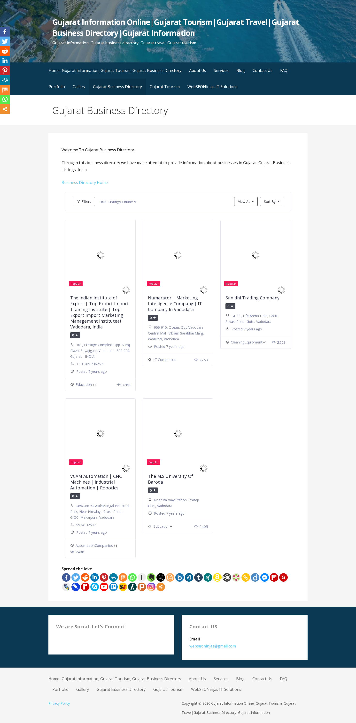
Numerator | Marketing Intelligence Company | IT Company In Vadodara (175, 303)
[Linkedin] (94, 577)
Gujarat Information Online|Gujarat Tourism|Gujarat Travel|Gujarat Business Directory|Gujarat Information (175, 27)
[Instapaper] (142, 577)
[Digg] (189, 577)
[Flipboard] (274, 577)
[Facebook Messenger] (264, 577)
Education (84, 384)
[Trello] (113, 587)
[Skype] (94, 587)
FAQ (283, 70)
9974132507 (86, 525)
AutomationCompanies (94, 545)
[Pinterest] (104, 577)
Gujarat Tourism (165, 86)
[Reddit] (85, 577)
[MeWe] (113, 577)
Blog (240, 70)
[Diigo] (255, 577)
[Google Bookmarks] (283, 577)
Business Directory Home (85, 182)
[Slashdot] (132, 587)
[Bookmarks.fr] (236, 577)
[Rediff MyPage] (85, 587)
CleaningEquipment (247, 342)
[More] (160, 587)
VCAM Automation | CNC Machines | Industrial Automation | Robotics (96, 482)
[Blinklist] (227, 577)
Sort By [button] (270, 201)
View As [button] (244, 201)
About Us (197, 70)
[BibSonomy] (160, 577)
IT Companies (164, 359)
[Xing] (208, 577)
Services (221, 70)
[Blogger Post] (170, 577)
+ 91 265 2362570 (90, 364)
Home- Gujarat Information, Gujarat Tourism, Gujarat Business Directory (115, 70)
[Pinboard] (75, 587)
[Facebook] (66, 577)
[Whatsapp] (132, 577)
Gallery (79, 86)
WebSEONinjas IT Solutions (212, 86)
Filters (86, 201)
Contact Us (262, 70)
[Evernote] (151, 577)
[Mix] (123, 577)
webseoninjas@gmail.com (212, 646)
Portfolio (57, 86)
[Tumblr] (198, 577)
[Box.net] (179, 577)
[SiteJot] (123, 587)
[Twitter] (75, 577)
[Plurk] (142, 587)
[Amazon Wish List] (217, 577)
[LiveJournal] (66, 587)
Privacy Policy (59, 703)
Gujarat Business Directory (117, 86)
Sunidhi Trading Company (252, 298)
